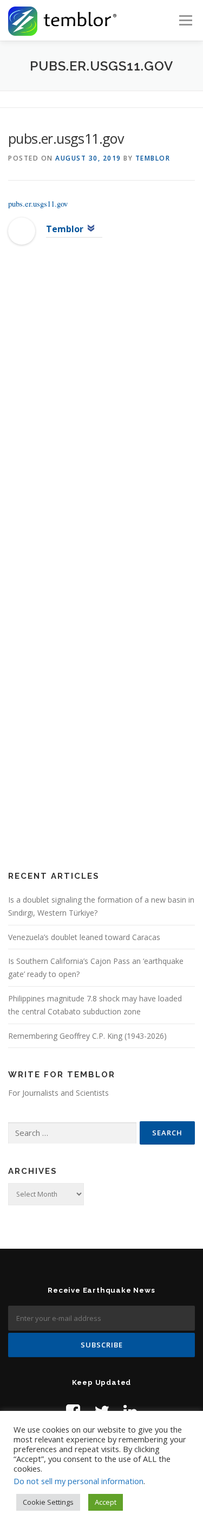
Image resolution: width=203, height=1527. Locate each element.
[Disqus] (101, 428)
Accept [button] (105, 1502)
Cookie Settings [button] (48, 1502)
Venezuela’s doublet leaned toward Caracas (84, 937)
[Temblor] (21, 230)
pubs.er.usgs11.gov (38, 203)
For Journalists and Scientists (58, 1093)
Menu (185, 20)
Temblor (153, 158)
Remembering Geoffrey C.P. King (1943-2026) (87, 1036)
